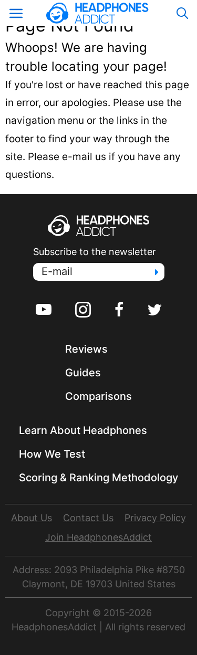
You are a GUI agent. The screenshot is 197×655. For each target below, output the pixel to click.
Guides (83, 372)
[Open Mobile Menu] (15, 13)
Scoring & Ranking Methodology (98, 477)
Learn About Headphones (83, 430)
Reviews (86, 349)
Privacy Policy (155, 517)
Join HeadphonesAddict (98, 537)
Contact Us (88, 517)
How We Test (52, 454)
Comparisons (98, 396)
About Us (31, 517)
